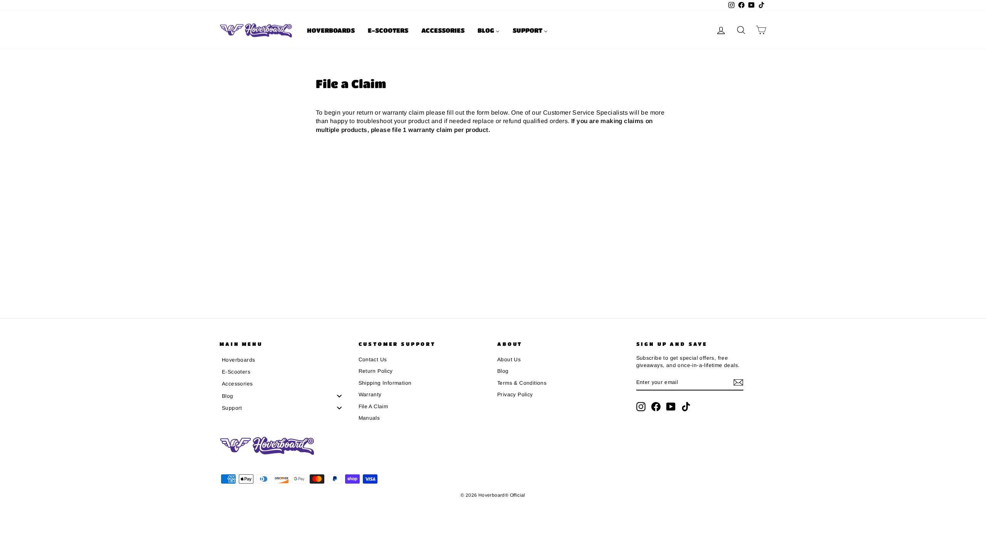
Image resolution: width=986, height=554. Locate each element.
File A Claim (373, 406)
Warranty (370, 394)
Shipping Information (385, 383)
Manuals (369, 418)
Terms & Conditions (522, 383)
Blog (503, 371)
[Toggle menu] (339, 396)
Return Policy (376, 371)
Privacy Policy (515, 394)
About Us (509, 359)
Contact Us (373, 359)
